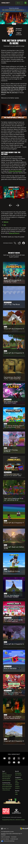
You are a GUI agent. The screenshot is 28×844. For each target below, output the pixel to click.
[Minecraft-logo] (6, 3)
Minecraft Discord (14, 233)
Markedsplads (18, 773)
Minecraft (4, 773)
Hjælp (16, 781)
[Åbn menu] (25, 2)
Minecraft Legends (6, 778)
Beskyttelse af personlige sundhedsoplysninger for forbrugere (11, 834)
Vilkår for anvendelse (5, 836)
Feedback (17, 782)
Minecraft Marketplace (15, 171)
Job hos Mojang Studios (7, 786)
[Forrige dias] (10, 205)
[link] (4, 758)
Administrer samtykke (20, 819)
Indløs (16, 794)
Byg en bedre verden (6, 788)
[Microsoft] (24, 828)
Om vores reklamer (5, 839)
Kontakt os (17, 788)
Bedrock (6, 222)
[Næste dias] (17, 205)
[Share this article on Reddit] (19, 243)
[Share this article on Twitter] (15, 243)
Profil (16, 792)
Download (17, 786)
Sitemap (17, 784)
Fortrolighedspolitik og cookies (7, 831)
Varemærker (14, 836)
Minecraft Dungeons (6, 776)
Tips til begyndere (19, 779)
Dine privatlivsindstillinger (9, 841)
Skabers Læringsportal (7, 784)
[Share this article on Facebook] (23, 243)
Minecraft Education (6, 780)
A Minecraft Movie (6, 790)
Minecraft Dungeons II (7, 775)
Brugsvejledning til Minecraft (8, 819)
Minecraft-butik (18, 775)
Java (5, 225)
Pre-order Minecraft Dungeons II (13, 10)
